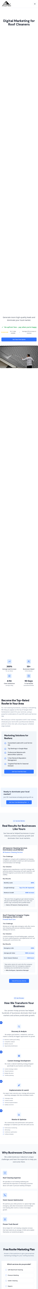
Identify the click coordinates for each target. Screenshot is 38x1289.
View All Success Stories (19, 981)
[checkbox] (6, 1270)
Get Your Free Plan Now (19, 771)
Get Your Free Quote (19, 339)
